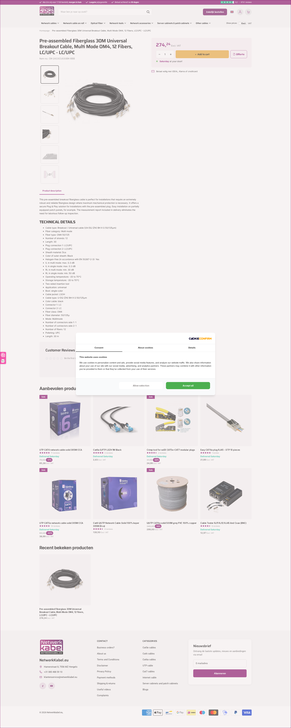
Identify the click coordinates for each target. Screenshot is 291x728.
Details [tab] (192, 347)
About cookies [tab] (145, 347)
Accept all (188, 385)
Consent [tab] (99, 347)
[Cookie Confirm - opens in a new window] (200, 338)
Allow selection (141, 385)
